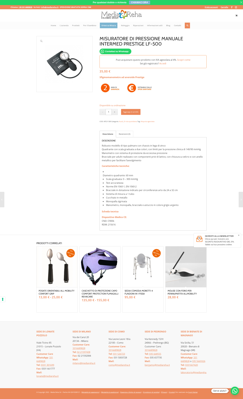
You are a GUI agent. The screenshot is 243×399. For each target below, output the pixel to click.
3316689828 (79, 348)
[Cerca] (187, 25)
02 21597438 (83, 352)
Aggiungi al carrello (130, 112)
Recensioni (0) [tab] (124, 134)
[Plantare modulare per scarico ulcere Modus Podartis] (241, 199)
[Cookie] (172, 392)
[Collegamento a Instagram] (236, 7)
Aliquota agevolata (147, 121)
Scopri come (183, 59)
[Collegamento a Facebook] (232, 7)
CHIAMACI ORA (139, 2)
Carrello (224, 7)
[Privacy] (164, 392)
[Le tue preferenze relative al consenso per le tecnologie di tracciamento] (2, 299)
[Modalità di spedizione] (110, 392)
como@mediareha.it (119, 365)
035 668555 (155, 353)
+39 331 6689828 (25, 7)
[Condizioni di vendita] (151, 392)
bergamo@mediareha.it (157, 365)
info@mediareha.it (49, 7)
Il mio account (211, 7)
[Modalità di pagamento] (90, 392)
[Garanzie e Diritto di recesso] (130, 392)
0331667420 (191, 365)
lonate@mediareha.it (47, 376)
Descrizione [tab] (108, 134)
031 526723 (119, 353)
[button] (235, 391)
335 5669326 (198, 361)
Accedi (162, 63)
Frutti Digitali (193, 392)
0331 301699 (47, 365)
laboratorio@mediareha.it (194, 372)
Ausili (121, 121)
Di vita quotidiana (130, 121)
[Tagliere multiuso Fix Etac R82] (2, 199)
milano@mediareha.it (84, 363)
